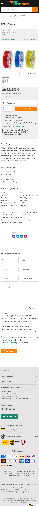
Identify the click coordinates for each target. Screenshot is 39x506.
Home (3, 16)
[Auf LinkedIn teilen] (21, 236)
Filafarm (6, 27)
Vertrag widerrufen (9, 416)
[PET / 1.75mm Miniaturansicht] (5, 81)
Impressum (25, 492)
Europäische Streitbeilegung (10, 492)
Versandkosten (21, 93)
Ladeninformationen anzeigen (13, 120)
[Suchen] (35, 9)
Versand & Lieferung (7, 487)
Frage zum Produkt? (30, 39)
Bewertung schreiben (9, 39)
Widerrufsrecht (6, 489)
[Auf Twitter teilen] (17, 236)
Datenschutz (30, 484)
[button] (33, 505)
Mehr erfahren (19, 126)
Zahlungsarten (21, 487)
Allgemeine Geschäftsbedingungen (12, 484)
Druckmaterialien (13, 16)
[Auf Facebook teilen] (13, 236)
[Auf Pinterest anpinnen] (25, 236)
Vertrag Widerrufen (19, 489)
